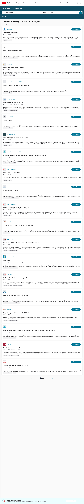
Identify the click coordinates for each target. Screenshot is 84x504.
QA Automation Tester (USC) (11, 173)
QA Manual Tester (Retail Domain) (13, 103)
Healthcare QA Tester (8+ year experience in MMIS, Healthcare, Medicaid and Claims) (29, 330)
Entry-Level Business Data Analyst (13, 68)
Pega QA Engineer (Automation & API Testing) (17, 313)
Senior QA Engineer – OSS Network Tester (15, 138)
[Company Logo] (4, 29)
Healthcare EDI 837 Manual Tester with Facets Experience (21, 243)
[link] (31, 378)
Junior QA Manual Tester (10, 33)
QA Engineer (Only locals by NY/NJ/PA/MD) (16, 208)
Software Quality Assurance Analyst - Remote (17, 278)
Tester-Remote (7, 120)
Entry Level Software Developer (12, 50)
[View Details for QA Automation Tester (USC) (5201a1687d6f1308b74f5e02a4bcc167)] (42, 174)
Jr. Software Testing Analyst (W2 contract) (16, 85)
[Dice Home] (4, 3)
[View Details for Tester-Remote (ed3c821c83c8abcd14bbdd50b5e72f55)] (42, 122)
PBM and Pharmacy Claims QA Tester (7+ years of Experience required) (25, 155)
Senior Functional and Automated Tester (15, 365)
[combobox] (19, 12)
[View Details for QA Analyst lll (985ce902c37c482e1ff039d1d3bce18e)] (42, 262)
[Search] (80, 12)
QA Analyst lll (7, 260)
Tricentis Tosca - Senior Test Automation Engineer (18, 225)
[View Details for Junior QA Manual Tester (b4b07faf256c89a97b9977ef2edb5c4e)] (42, 34)
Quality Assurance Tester (11, 190)
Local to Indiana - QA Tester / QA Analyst (15, 295)
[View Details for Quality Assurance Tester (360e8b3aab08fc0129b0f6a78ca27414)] (42, 192)
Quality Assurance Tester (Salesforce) (14, 348)
